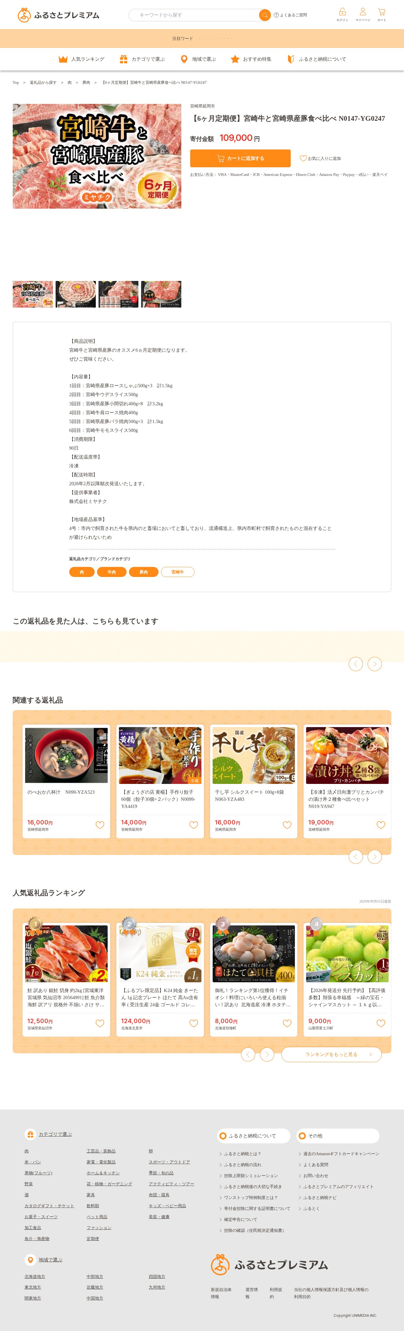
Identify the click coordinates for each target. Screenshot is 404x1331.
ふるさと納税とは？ (242, 1154)
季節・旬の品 (161, 1173)
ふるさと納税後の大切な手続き (253, 1186)
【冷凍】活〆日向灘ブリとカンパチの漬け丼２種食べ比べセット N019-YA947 (346, 799)
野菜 (29, 1184)
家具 (91, 1195)
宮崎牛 (178, 572)
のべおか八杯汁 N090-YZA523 (61, 792)
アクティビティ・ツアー (171, 1184)
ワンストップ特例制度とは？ (251, 1197)
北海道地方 (35, 1276)
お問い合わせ (315, 1176)
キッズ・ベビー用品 (167, 1206)
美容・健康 (159, 1217)
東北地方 (33, 1287)
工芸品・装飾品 (101, 1151)
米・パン (33, 1162)
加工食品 (33, 1228)
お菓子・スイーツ (41, 1217)
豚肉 (86, 82)
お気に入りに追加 (324, 158)
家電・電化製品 (101, 1162)
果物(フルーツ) (38, 1173)
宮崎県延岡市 (202, 106)
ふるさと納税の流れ (242, 1165)
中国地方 (95, 1298)
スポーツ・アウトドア (169, 1162)
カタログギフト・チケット (49, 1206)
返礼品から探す (43, 82)
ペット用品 (97, 1217)
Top (16, 82)
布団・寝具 (159, 1195)
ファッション (99, 1228)
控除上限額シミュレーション (251, 1176)
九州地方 (157, 1287)
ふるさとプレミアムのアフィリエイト (338, 1186)
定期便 (93, 1239)
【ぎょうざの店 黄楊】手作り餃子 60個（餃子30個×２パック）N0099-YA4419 (159, 799)
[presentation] (21, 185)
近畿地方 (95, 1287)
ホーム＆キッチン (103, 1173)
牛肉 (112, 572)
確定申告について (240, 1219)
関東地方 (33, 1298)
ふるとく (311, 1208)
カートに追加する (245, 158)
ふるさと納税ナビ (320, 1197)
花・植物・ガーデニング (109, 1184)
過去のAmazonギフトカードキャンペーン (341, 1154)
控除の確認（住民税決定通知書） (255, 1230)
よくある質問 (315, 1165)
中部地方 (95, 1276)
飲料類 (93, 1206)
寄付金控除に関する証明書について (257, 1208)
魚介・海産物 (37, 1239)
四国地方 (157, 1276)
